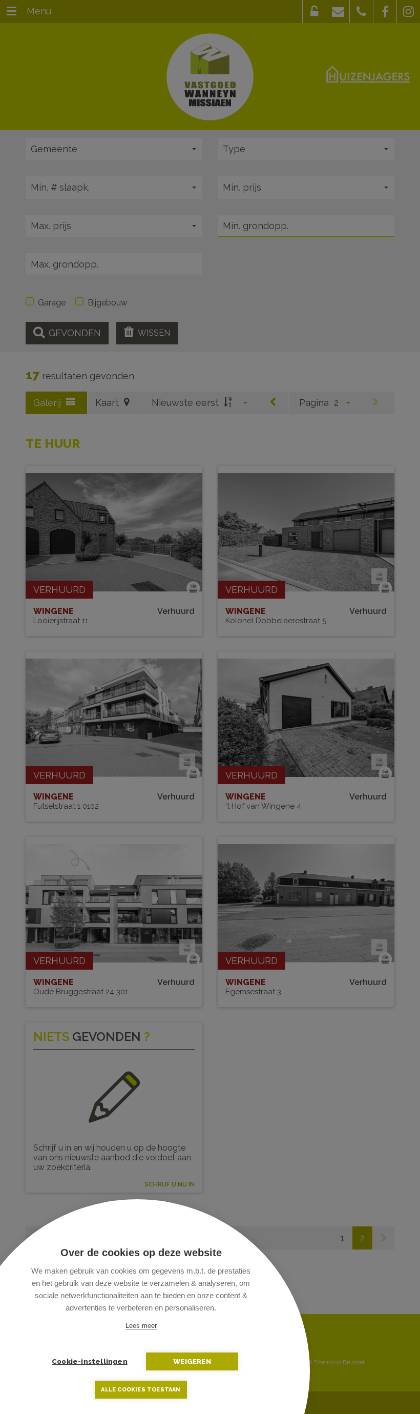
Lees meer (141, 1325)
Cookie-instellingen (90, 1361)
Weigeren (192, 1361)
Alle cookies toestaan (140, 1389)
